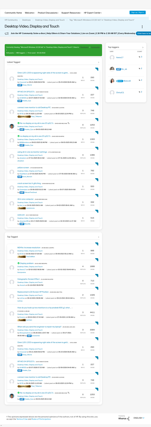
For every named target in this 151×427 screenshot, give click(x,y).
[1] (150, 17)
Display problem (33, 263)
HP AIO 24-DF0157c (33, 92)
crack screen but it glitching (36, 183)
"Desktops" (84, 47)
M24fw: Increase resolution (35, 247)
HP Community (11, 20)
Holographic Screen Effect (35, 279)
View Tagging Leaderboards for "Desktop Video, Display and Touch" (126, 46)
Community (95, 47)
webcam (28, 215)
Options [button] (143, 26)
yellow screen (30, 167)
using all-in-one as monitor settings (39, 152)
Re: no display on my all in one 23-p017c (44, 123)
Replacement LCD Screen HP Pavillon (39, 292)
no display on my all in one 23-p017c (42, 136)
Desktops (26, 20)
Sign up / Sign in (137, 12)
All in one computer (32, 199)
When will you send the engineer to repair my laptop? (46, 327)
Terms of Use (22, 419)
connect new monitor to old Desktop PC (41, 107)
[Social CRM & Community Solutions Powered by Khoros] (124, 418)
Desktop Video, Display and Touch (50, 20)
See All (53, 61)
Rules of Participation (41, 419)
